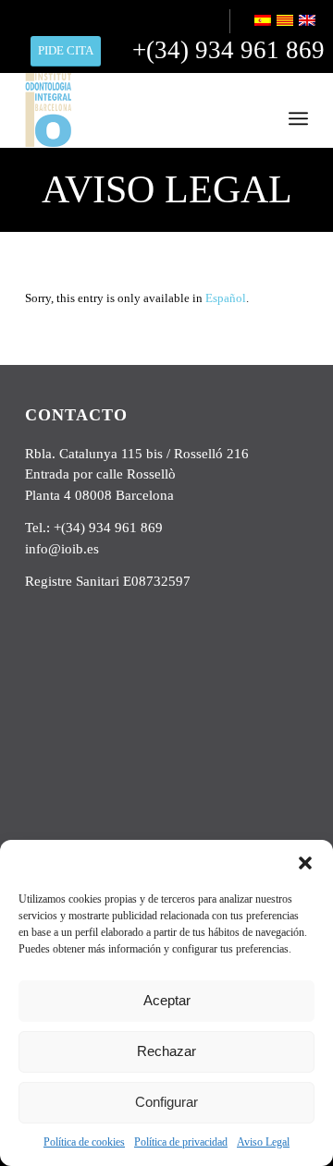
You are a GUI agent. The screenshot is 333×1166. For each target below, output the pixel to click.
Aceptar (167, 1000)
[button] (305, 863)
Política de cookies (84, 1142)
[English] (308, 22)
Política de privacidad (181, 1142)
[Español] (264, 22)
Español (225, 298)
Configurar (166, 1102)
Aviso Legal (263, 1142)
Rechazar (166, 1051)
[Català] (286, 22)
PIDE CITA (65, 50)
